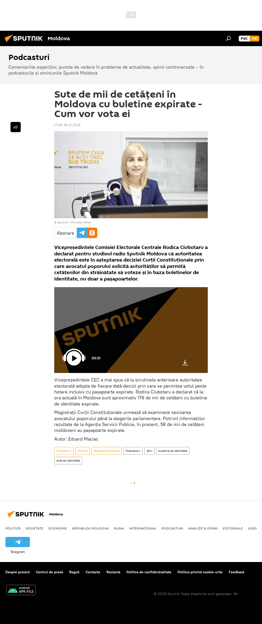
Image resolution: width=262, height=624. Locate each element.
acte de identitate (68, 460)
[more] (15, 127)
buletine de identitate (172, 451)
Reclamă (113, 572)
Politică (83, 451)
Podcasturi (64, 451)
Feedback (236, 572)
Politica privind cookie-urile (200, 572)
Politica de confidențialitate (148, 572)
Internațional (142, 528)
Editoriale (233, 528)
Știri (149, 451)
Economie (58, 528)
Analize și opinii (203, 528)
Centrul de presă (49, 572)
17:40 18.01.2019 (67, 125)
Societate (34, 528)
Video (253, 528)
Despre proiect (17, 572)
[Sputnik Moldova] (25, 42)
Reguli (74, 572)
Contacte (93, 572)
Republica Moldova (106, 451)
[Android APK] (21, 590)
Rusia (119, 528)
